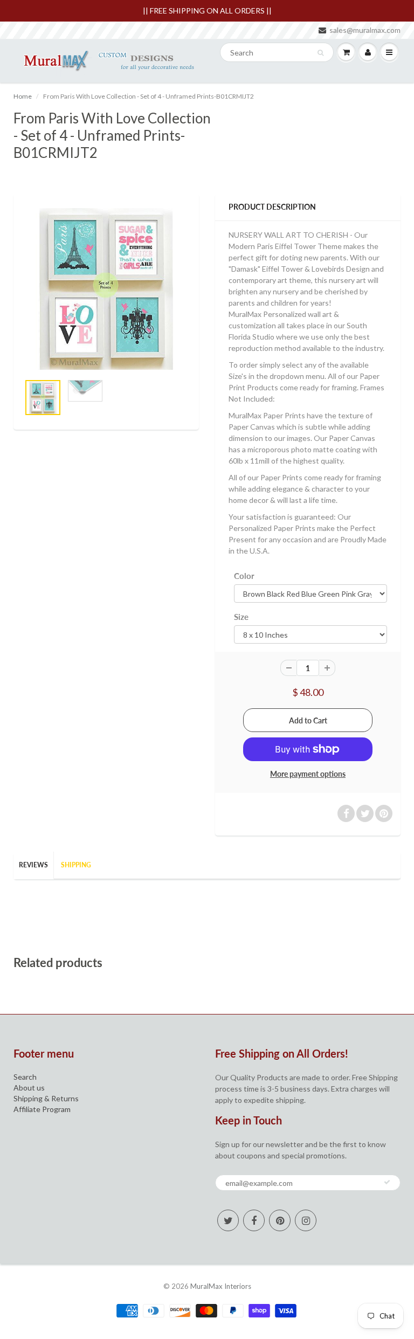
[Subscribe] (387, 1182)
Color (244, 576)
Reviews (33, 865)
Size (241, 617)
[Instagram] (305, 1220)
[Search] (320, 52)
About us (29, 1087)
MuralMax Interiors (220, 1286)
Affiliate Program (42, 1109)
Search (25, 1076)
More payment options (308, 773)
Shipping (76, 865)
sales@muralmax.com (365, 29)
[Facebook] (254, 1220)
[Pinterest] (280, 1220)
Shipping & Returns (46, 1098)
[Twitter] (228, 1220)
